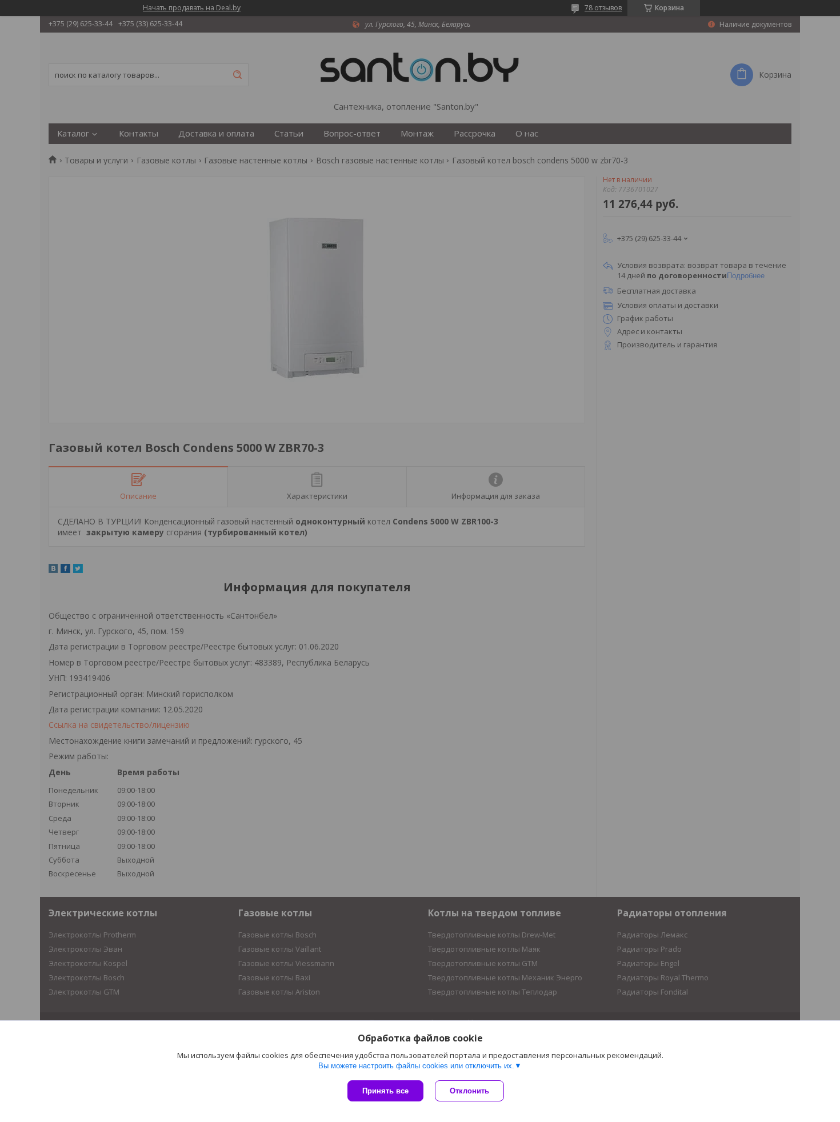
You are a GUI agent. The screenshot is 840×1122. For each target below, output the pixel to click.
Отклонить (469, 1091)
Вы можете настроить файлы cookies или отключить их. (416, 1065)
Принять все (385, 1091)
